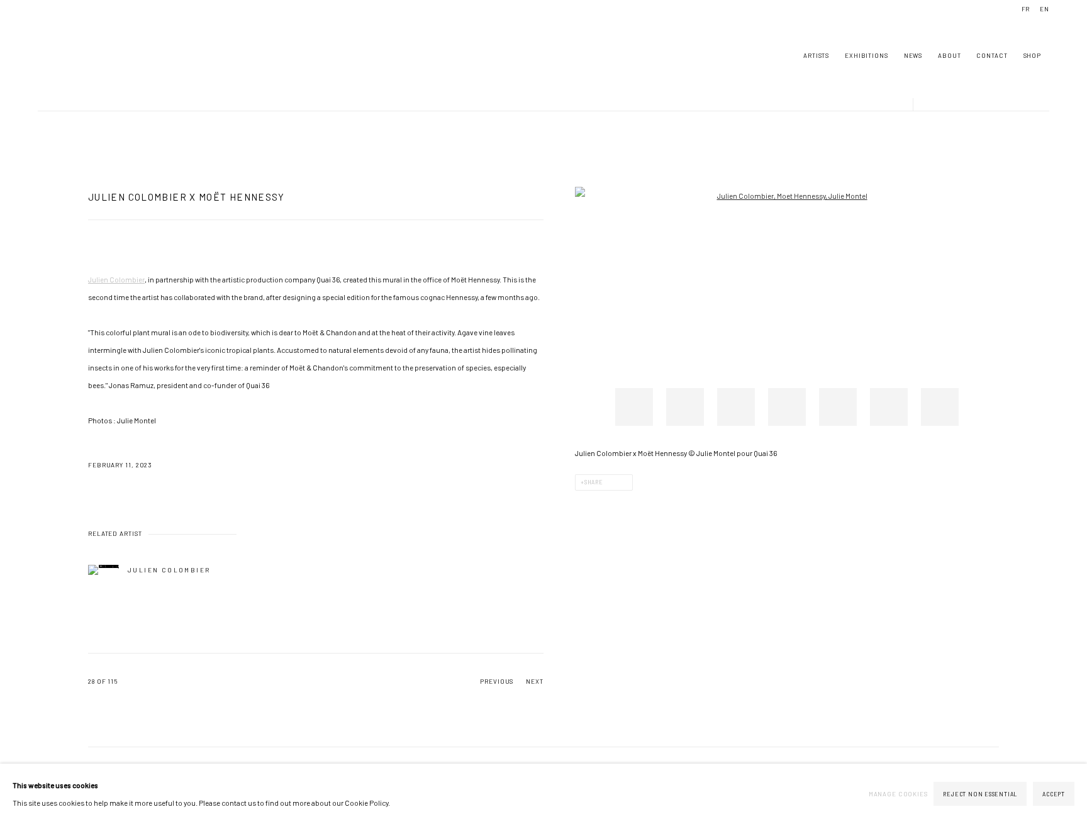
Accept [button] (1053, 794)
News (913, 55)
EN (1044, 9)
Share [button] (593, 482)
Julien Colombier (116, 279)
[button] (634, 407)
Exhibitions (866, 55)
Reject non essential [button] (980, 794)
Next (535, 681)
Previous (496, 681)
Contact (991, 55)
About (949, 55)
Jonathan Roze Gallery (75, 55)
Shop (1032, 55)
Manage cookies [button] (898, 794)
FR (1026, 9)
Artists (816, 55)
